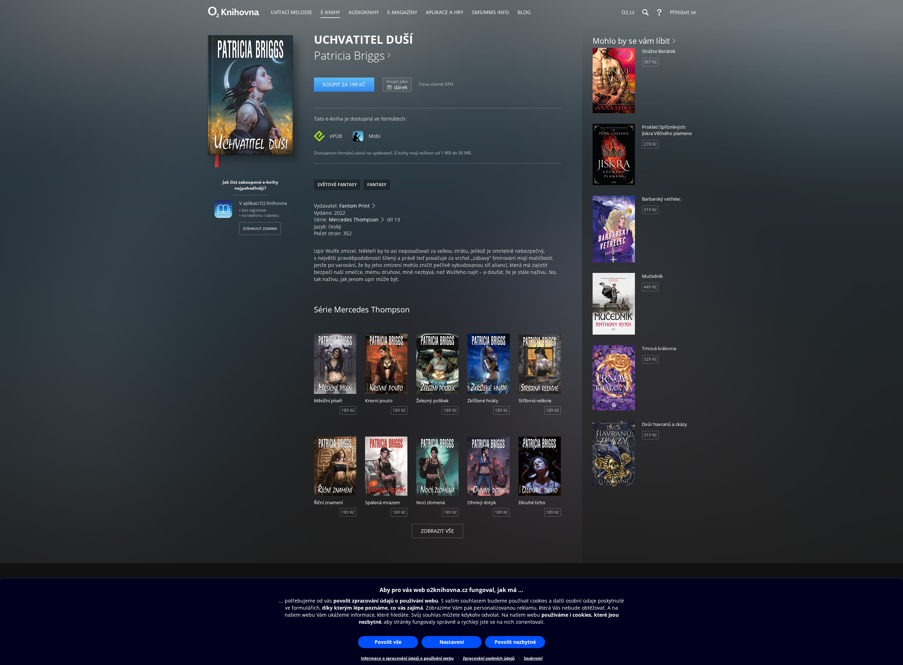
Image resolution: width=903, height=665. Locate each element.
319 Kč (650, 210)
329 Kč (650, 359)
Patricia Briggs (349, 55)
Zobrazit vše (437, 530)
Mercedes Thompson (353, 219)
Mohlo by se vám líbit (631, 40)
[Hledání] (645, 12)
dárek (397, 85)
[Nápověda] (659, 12)
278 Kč (650, 144)
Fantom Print (354, 205)
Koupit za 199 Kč (344, 84)
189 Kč (347, 410)
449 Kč (650, 287)
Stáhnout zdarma (260, 228)
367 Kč (650, 62)
